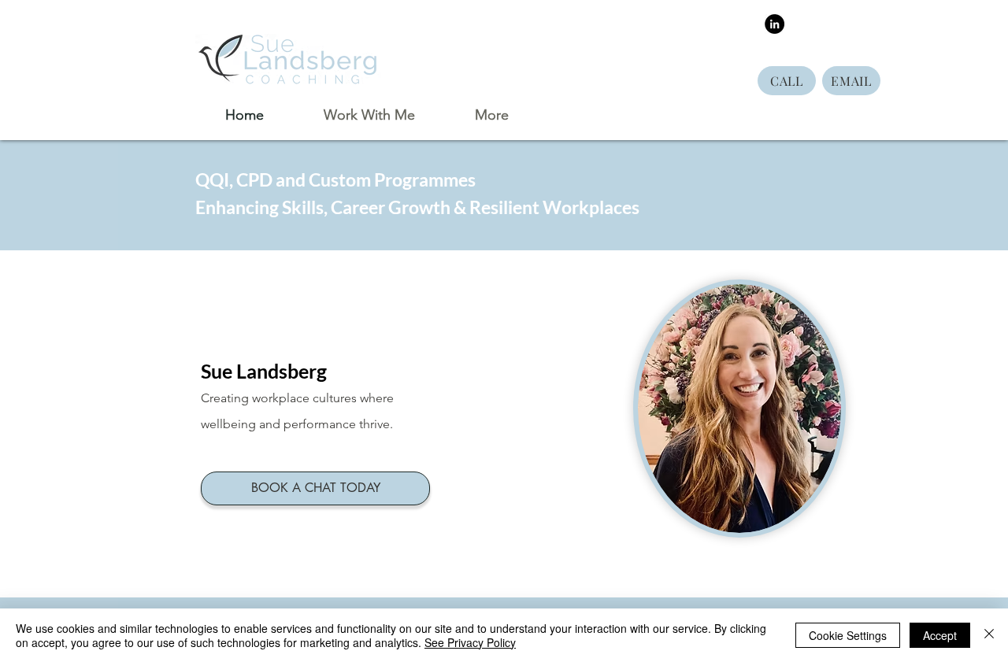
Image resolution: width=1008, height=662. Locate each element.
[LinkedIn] (774, 24)
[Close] (989, 635)
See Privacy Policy (470, 642)
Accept (940, 635)
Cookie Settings (848, 635)
